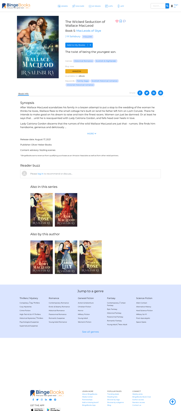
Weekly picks (137, 394)
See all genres (90, 331)
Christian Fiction (84, 307)
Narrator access (138, 402)
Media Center (87, 397)
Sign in (176, 6)
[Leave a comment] (124, 21)
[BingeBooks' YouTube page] (50, 399)
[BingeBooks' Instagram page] (42, 399)
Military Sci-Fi (141, 314)
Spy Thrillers (35, 303)
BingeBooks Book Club (141, 397)
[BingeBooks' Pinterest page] (55, 399)
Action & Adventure (86, 303)
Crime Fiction (25, 310)
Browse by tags (113, 400)
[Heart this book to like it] (117, 21)
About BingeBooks (89, 394)
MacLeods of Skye (88, 30)
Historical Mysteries (27, 318)
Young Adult (83, 318)
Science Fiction (144, 298)
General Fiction (86, 298)
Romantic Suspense (57, 318)
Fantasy (111, 298)
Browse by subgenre (115, 402)
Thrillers (24, 298)
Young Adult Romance (58, 322)
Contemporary (113, 303)
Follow (87, 37)
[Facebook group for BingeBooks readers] (33, 399)
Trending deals (113, 394)
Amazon (76, 71)
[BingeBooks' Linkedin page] (46, 399)
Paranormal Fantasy (115, 317)
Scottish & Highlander (106, 61)
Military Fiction (84, 314)
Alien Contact (141, 303)
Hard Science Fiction (144, 310)
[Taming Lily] (66, 256)
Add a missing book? (90, 402)
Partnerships (87, 400)
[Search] (167, 6)
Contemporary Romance (59, 303)
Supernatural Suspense (29, 326)
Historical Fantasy (114, 313)
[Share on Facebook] (139, 92)
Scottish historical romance (104, 81)
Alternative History (143, 307)
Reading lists (112, 397)
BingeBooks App (89, 405)
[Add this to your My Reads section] (121, 21)
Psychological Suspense (29, 322)
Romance (54, 298)
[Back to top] (172, 402)
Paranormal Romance (57, 314)
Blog (109, 405)
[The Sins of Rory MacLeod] (66, 209)
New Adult (123, 324)
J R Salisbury (72, 36)
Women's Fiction (84, 322)
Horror (80, 310)
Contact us (136, 405)
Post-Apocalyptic (143, 318)
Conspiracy (24, 303)
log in (40, 174)
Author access (138, 400)
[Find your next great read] (16, 6)
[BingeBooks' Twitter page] (37, 399)
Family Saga (83, 81)
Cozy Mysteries (26, 307)
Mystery (34, 298)
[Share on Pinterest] (160, 92)
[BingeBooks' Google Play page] (53, 409)
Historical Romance (83, 61)
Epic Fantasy (112, 309)
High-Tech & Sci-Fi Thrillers (30, 314)
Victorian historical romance (80, 85)
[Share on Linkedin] (153, 92)
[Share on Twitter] (146, 92)
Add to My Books (76, 45)
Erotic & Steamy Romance (59, 307)
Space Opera (141, 322)
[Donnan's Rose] (41, 209)
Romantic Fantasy (114, 321)
